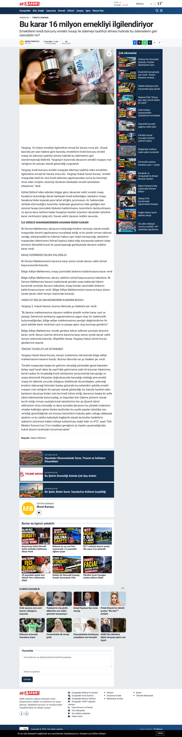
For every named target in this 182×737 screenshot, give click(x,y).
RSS (25, 729)
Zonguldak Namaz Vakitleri (84, 698)
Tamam (160, 733)
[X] (26, 713)
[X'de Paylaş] (139, 42)
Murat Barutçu (45, 506)
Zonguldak (25, 10)
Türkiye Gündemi (40, 18)
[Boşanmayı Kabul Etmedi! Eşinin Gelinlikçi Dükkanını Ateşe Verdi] (36, 535)
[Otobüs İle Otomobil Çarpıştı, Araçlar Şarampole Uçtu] (66, 564)
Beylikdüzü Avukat (115, 698)
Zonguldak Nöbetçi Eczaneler (85, 692)
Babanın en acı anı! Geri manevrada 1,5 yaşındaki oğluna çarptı (64, 549)
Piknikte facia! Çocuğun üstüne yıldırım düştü (94, 576)
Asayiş (79, 10)
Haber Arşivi (77, 716)
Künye (138, 692)
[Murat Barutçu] (28, 508)
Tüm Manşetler (78, 710)
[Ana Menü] (161, 11)
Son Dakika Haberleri (81, 713)
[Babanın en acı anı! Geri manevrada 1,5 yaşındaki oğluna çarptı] (66, 535)
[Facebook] (21, 713)
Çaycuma (51, 10)
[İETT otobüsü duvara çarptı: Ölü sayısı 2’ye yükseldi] (97, 535)
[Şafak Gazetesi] (29, 4)
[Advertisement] (69, 124)
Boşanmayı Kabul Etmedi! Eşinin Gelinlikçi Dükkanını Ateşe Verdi (34, 549)
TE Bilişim (158, 729)
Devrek (61, 10)
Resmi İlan (98, 10)
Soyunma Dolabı (114, 695)
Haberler (24, 18)
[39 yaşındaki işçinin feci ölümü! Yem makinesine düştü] (36, 564)
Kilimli (70, 10)
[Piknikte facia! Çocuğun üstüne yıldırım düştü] (97, 564)
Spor (88, 10)
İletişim (110, 692)
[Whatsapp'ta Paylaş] (144, 42)
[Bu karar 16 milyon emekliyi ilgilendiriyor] (66, 76)
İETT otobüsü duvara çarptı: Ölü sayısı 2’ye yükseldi (96, 547)
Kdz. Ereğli (38, 10)
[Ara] (157, 11)
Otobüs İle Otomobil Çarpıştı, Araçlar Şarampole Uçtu (66, 576)
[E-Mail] (39, 513)
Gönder (27, 679)
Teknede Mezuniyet (144, 695)
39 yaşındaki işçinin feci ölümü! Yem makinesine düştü (33, 577)
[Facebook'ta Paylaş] (135, 42)
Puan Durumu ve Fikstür (82, 707)
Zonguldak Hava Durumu (83, 695)
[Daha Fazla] (150, 42)
